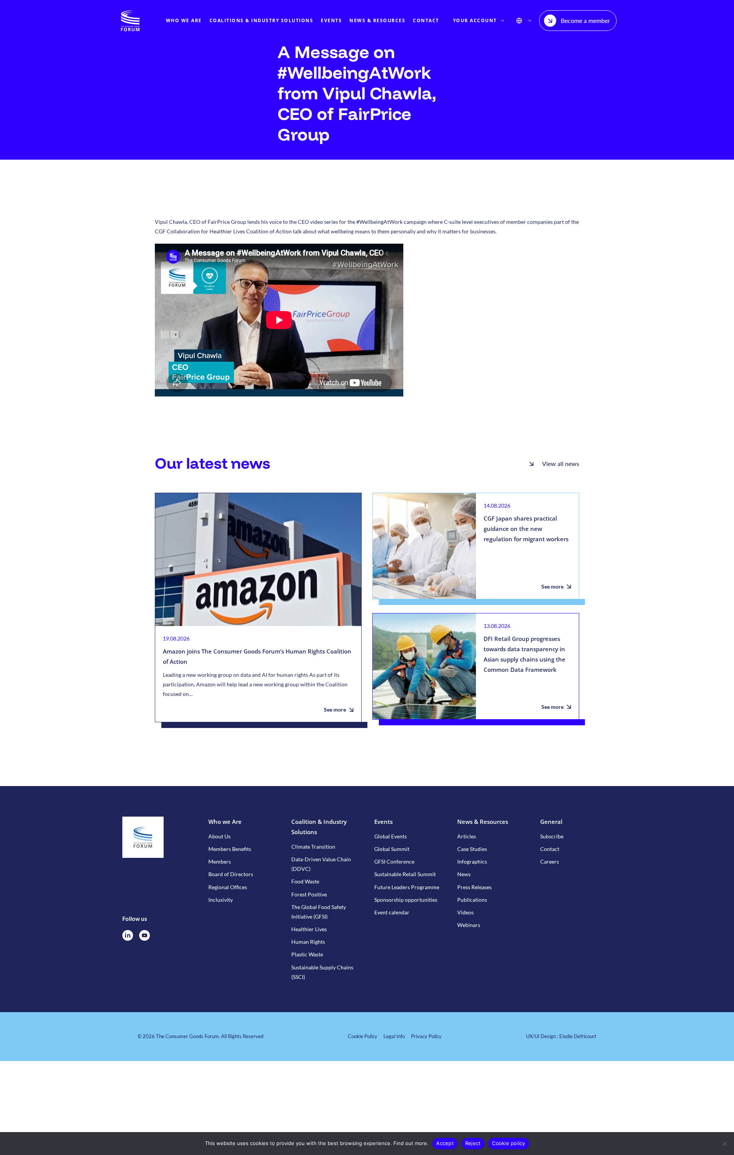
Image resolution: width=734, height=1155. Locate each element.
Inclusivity (220, 899)
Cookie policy (508, 1143)
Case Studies (472, 849)
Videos (465, 912)
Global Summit (391, 849)
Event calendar (391, 912)
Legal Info (394, 1036)
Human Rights (308, 941)
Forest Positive (309, 894)
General (551, 821)
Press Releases (474, 887)
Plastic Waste (307, 954)
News (464, 874)
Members (219, 861)
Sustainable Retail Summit (405, 874)
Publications (472, 899)
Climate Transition (313, 846)
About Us (219, 836)
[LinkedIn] (127, 935)
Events (383, 821)
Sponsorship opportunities (405, 899)
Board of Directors (230, 874)
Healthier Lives (309, 929)
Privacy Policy (426, 1036)
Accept (445, 1143)
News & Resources (482, 821)
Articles (466, 836)
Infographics (472, 861)
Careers (549, 861)
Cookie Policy (362, 1036)
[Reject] (724, 1143)
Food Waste (305, 881)
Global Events (390, 836)
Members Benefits (229, 849)
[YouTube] (144, 935)
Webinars (468, 925)
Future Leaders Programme (406, 887)
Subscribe (551, 836)
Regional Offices (227, 887)
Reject (473, 1143)
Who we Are (225, 821)
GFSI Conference (394, 861)
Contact (549, 849)
